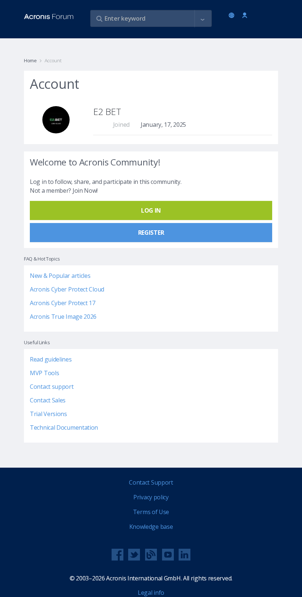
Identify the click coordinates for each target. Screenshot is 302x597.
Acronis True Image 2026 (63, 317)
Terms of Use (151, 512)
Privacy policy (151, 497)
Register (151, 232)
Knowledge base (151, 527)
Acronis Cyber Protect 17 (62, 303)
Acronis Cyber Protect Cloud (67, 289)
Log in (244, 15)
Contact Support (151, 482)
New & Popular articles (60, 276)
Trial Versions (48, 414)
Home (30, 60)
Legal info (151, 593)
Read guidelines (51, 359)
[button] (202, 19)
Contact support (52, 387)
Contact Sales (48, 400)
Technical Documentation (64, 427)
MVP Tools (44, 373)
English (233, 15)
